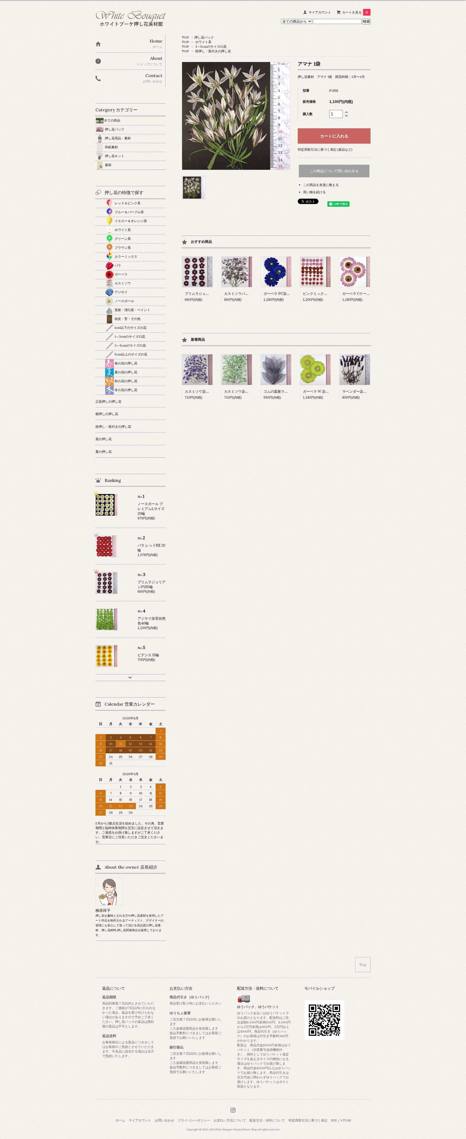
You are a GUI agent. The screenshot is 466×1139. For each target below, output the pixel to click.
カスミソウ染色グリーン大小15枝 (250, 391)
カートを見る (355, 12)
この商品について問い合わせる (334, 171)
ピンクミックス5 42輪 (320, 293)
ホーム (120, 1120)
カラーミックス (125, 256)
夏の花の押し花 (125, 372)
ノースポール (124, 301)
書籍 (107, 165)
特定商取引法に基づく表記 (308, 1120)
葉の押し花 (103, 439)
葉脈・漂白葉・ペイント (132, 310)
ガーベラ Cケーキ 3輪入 (361, 293)
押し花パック (204, 37)
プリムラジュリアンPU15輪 (206, 293)
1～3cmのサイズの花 (129, 336)
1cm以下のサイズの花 (130, 328)
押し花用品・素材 (117, 138)
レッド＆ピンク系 (127, 203)
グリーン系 (122, 239)
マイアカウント (320, 12)
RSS (334, 1120)
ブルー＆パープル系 (129, 212)
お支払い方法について (230, 1120)
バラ (117, 265)
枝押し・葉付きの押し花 (213, 51)
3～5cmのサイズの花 (211, 46)
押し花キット (114, 156)
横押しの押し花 (106, 414)
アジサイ (121, 292)
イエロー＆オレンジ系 (130, 221)
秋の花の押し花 (125, 381)
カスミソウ (122, 283)
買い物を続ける (314, 192)
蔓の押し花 (103, 452)
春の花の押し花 (125, 363)
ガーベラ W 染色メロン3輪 (324, 391)
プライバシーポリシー (194, 1120)
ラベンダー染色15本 (358, 391)
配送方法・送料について (267, 1120)
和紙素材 (111, 147)
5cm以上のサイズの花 (130, 354)
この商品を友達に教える (321, 185)
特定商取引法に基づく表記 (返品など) (325, 149)
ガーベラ (121, 274)
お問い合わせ (164, 1120)
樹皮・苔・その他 (127, 319)
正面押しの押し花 (108, 401)
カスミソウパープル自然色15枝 (248, 293)
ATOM (346, 1120)
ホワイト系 (203, 42)
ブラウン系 (122, 248)
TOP (185, 37)
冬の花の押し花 (125, 390)
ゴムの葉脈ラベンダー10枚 (284, 391)
